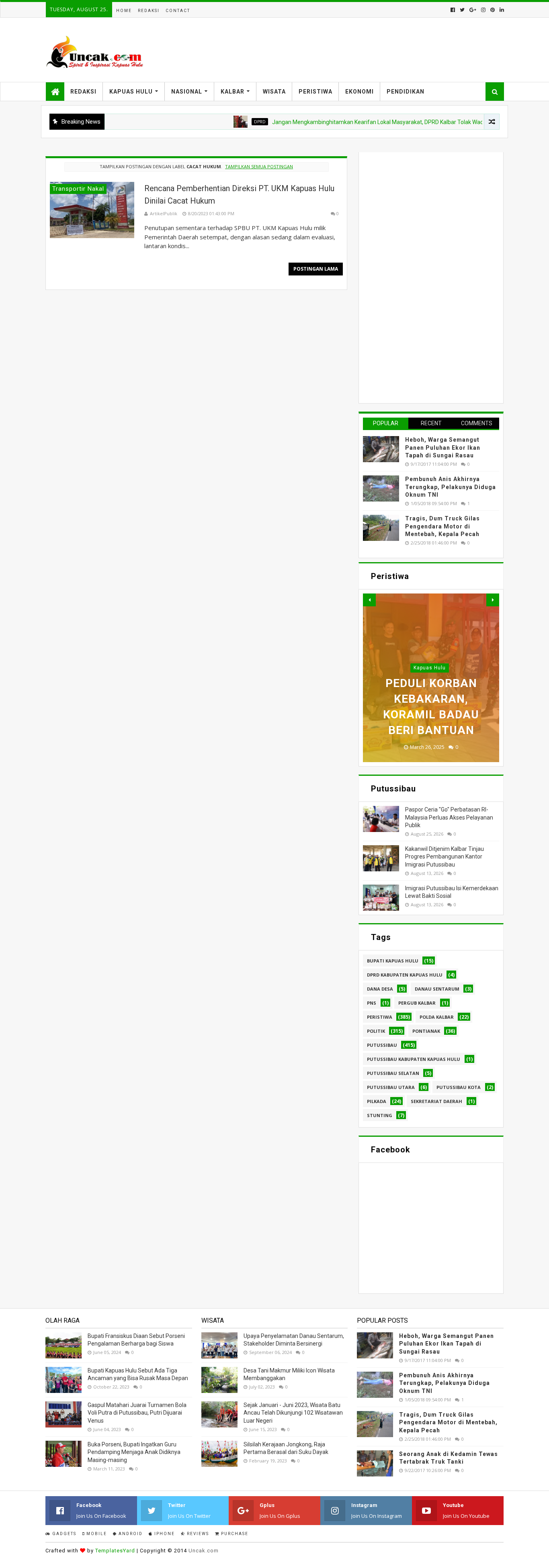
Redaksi (149, 10)
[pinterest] (492, 10)
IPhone (164, 1533)
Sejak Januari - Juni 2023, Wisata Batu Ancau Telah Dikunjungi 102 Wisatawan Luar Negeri (293, 1413)
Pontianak (426, 1031)
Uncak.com (203, 1551)
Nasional (186, 91)
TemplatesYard (115, 1551)
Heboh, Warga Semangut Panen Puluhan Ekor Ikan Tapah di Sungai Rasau (442, 447)
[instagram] (483, 10)
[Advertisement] (423, 276)
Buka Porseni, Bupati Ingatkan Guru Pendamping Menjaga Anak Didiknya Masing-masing (134, 1452)
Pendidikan (405, 91)
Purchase (233, 1533)
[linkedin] (501, 10)
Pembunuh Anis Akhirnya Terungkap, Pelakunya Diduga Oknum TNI (450, 487)
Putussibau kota (458, 1087)
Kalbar (232, 91)
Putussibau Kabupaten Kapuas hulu (413, 1059)
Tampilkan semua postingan (259, 166)
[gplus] (473, 10)
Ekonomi (359, 91)
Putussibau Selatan (393, 1073)
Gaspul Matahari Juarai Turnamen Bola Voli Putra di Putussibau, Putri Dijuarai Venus (137, 1413)
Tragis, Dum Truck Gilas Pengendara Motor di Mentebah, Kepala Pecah (442, 526)
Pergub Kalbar (417, 1003)
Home (124, 10)
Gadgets (63, 1533)
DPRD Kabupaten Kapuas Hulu (404, 975)
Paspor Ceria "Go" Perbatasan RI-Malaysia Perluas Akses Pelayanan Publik (449, 817)
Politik (376, 1031)
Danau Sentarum (437, 989)
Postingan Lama (315, 268)
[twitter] (462, 10)
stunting (379, 1115)
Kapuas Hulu (131, 91)
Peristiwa (315, 91)
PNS (371, 1003)
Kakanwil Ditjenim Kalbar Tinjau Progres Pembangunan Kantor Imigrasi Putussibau (444, 857)
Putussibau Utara (391, 1087)
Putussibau (382, 1045)
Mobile (96, 1533)
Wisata (274, 91)
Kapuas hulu (430, 668)
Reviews (197, 1533)
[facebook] (453, 10)
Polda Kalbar (437, 1017)
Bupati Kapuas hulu (392, 961)
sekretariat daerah (436, 1101)
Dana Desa (380, 989)
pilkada (376, 1101)
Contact (178, 10)
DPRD (236, 121)
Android (130, 1533)
